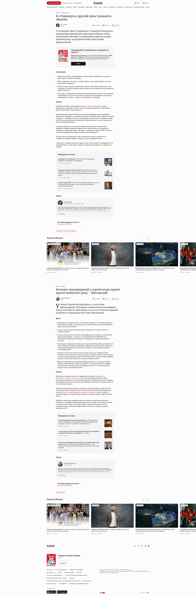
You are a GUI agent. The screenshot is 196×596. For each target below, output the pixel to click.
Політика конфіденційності (55, 575)
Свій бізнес (89, 7)
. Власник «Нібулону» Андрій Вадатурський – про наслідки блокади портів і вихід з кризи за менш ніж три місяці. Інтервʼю (79, 445)
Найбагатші (129, 7)
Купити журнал (69, 3)
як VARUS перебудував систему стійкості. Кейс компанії (110, 269)
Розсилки (79, 572)
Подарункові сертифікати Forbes (78, 583)
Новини (61, 7)
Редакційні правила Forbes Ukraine (56, 578)
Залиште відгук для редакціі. (64, 224)
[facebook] (138, 546)
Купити (78, 63)
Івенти (60, 572)
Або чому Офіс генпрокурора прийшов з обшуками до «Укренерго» (76, 159)
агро (63, 492)
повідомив (94, 310)
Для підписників (52, 7)
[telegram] (145, 546)
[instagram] (141, 546)
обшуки (73, 231)
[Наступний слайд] (147, 238)
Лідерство (112, 7)
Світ (100, 7)
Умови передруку (69, 572)
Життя (105, 7)
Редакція (71, 578)
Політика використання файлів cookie (76, 575)
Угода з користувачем (61, 569)
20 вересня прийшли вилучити (90, 106)
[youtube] (148, 546)
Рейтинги (120, 7)
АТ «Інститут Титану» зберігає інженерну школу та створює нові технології (68, 269)
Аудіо (147, 7)
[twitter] (135, 546)
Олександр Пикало (65, 298)
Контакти (49, 569)
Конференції (79, 3)
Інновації (81, 7)
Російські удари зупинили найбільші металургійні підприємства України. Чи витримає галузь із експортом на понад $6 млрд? (77, 421)
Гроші (75, 7)
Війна (96, 7)
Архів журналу (87, 581)
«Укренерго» (59, 231)
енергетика (67, 231)
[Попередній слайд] (143, 499)
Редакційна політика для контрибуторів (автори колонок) (63, 581)
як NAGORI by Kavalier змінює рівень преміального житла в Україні (155, 269)
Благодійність (63, 583)
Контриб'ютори (139, 7)
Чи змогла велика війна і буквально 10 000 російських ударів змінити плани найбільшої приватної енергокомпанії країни (78, 184)
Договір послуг (51, 572)
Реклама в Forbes (51, 583)
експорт (58, 492)
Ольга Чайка (63, 24)
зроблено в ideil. (144, 592)
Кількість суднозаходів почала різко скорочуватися (80, 392)
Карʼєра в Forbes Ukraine (76, 569)
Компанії (69, 7)
